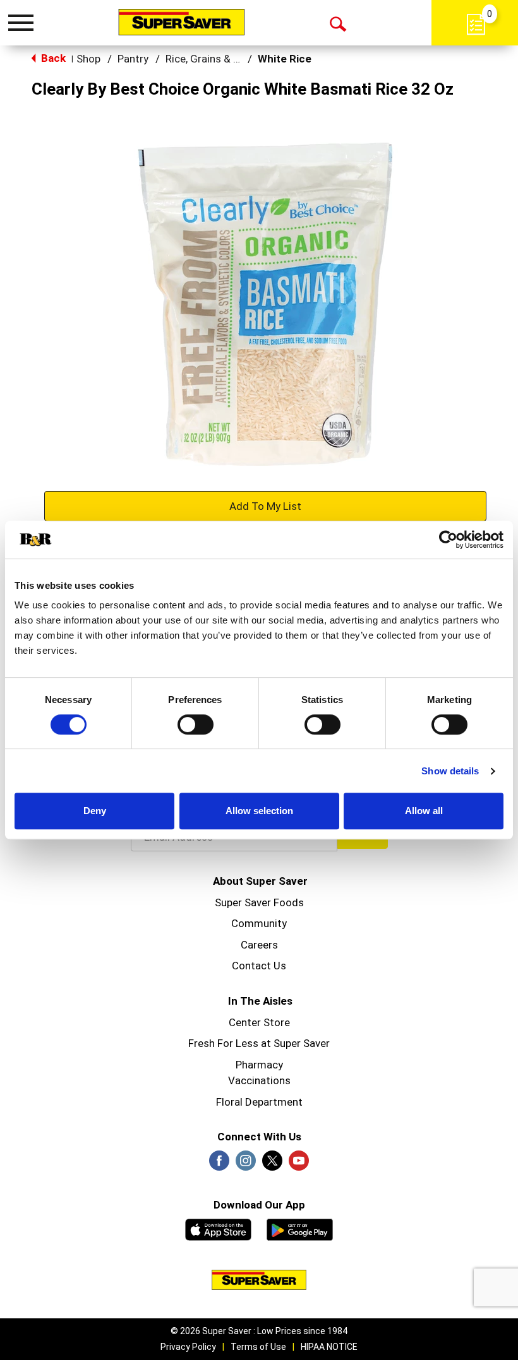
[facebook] (219, 1164)
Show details (450, 771)
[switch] (196, 724)
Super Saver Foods (259, 902)
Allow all (424, 810)
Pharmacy (259, 1064)
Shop (88, 58)
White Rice (284, 58)
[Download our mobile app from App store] (218, 1228)
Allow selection (259, 810)
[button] (265, 505)
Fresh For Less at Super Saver (259, 1043)
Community (259, 923)
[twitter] (272, 1164)
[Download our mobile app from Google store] (300, 1228)
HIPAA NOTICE (329, 1347)
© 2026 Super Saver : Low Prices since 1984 (259, 1331)
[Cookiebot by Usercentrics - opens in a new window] (448, 539)
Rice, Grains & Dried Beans (228, 58)
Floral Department (259, 1102)
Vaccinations (259, 1080)
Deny (94, 810)
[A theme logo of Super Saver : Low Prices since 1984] (181, 22)
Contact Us (259, 965)
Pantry (132, 58)
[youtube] (299, 1164)
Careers (259, 944)
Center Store (259, 1022)
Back (52, 58)
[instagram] (246, 1164)
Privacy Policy (188, 1347)
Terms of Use (258, 1347)
